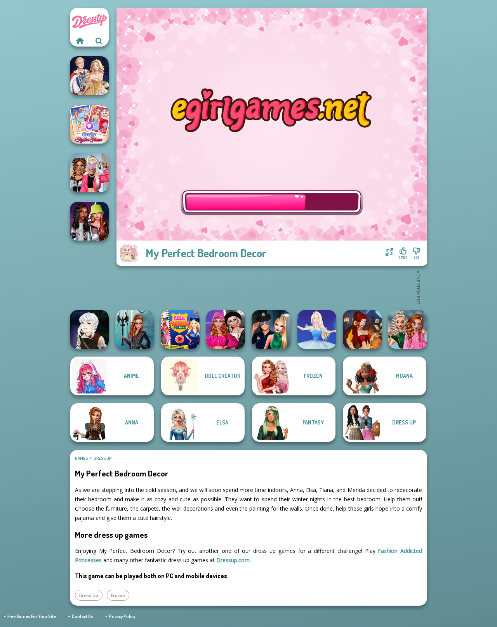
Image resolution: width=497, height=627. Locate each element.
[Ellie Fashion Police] (180, 329)
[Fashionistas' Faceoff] (89, 221)
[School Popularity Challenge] (407, 329)
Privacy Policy (122, 616)
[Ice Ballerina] (316, 329)
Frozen (118, 595)
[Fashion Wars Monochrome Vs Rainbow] (225, 329)
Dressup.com (233, 560)
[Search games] (99, 41)
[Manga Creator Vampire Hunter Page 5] (89, 329)
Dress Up (102, 458)
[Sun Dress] (89, 75)
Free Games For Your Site (31, 616)
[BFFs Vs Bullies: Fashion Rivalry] (89, 172)
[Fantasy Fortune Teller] (362, 329)
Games (81, 458)
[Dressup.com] (79, 41)
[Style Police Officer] (271, 329)
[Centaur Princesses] (134, 329)
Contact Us (82, 616)
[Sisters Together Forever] (89, 124)
